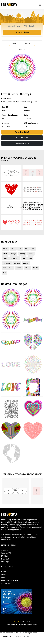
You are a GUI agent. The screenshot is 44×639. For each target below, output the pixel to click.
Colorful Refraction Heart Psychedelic (11, 436)
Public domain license (9, 580)
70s (33, 249)
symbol (18, 268)
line (24, 258)
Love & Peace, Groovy (33, 303)
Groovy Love (8, 394)
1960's (35, 268)
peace (25, 263)
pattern (17, 263)
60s (20, 249)
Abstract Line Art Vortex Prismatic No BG (33, 368)
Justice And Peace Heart (33, 436)
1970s (13, 249)
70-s (26, 249)
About (3, 575)
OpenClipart (28, 126)
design (13, 254)
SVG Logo (5, 562)
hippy (5, 258)
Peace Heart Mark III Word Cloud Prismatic (33, 346)
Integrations (6, 583)
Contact (4, 577)
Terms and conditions (18, 625)
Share (14, 44)
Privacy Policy (32, 625)
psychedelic (7, 268)
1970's (27, 268)
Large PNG (22, 138)
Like (22, 50)
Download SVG (22, 132)
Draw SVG (5, 559)
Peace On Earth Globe (11, 459)
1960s (5, 249)
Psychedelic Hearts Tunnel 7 (33, 414)
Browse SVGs (22, 32)
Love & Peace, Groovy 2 (11, 303)
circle (5, 254)
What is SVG (6, 553)
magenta (6, 263)
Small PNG (22, 143)
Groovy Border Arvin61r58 (33, 392)
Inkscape (5, 550)
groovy (22, 254)
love (30, 258)
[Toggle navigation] (40, 5)
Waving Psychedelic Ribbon (33, 324)
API (8, 625)
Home (3, 572)
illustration (15, 258)
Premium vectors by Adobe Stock (18, 159)
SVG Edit (4, 556)
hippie (31, 254)
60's (4, 273)
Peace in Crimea (9, 416)
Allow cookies (22, 636)
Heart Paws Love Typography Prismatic (11, 368)
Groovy (6, 349)
